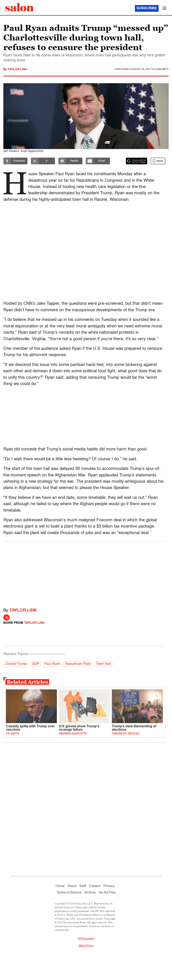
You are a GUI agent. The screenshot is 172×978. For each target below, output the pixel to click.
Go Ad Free (107, 892)
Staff (82, 886)
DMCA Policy (86, 946)
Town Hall (103, 664)
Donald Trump (16, 664)
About (72, 886)
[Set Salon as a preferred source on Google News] (136, 161)
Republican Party (78, 664)
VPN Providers (86, 939)
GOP (35, 664)
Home (60, 886)
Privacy (109, 886)
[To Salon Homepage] (19, 7)
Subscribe (147, 8)
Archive (90, 892)
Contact (94, 886)
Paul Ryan (52, 664)
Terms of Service (69, 892)
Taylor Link (17, 69)
